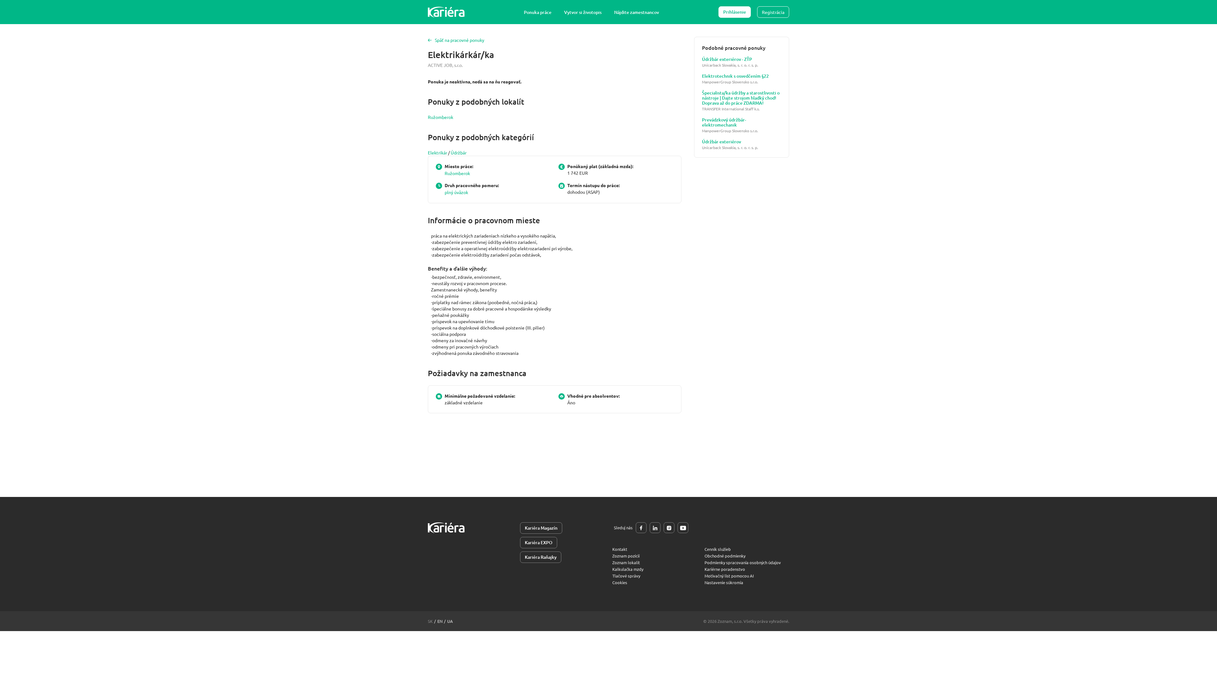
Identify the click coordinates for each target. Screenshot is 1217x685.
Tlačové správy (626, 575)
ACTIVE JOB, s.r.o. (445, 65)
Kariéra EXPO (538, 542)
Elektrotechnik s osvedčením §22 (735, 76)
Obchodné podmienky (725, 555)
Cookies (619, 582)
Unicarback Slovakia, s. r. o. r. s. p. (730, 65)
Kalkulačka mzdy (627, 569)
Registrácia (773, 12)
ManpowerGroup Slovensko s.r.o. (730, 82)
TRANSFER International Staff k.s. (731, 109)
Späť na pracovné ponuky (459, 40)
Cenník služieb (718, 549)
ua (450, 621)
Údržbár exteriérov (721, 141)
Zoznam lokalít (626, 562)
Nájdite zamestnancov (636, 12)
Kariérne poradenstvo (725, 569)
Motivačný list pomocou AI (729, 575)
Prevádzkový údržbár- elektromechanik (724, 122)
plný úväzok (456, 192)
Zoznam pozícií (626, 555)
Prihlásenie (734, 12)
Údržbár (459, 152)
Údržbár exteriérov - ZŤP (727, 59)
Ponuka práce (537, 12)
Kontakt (619, 549)
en (439, 621)
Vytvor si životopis (583, 12)
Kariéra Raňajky (541, 557)
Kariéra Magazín (541, 528)
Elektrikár (437, 152)
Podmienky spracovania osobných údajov (743, 562)
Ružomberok (440, 117)
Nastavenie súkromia (724, 582)
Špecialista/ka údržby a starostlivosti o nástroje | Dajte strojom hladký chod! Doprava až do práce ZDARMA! (741, 98)
